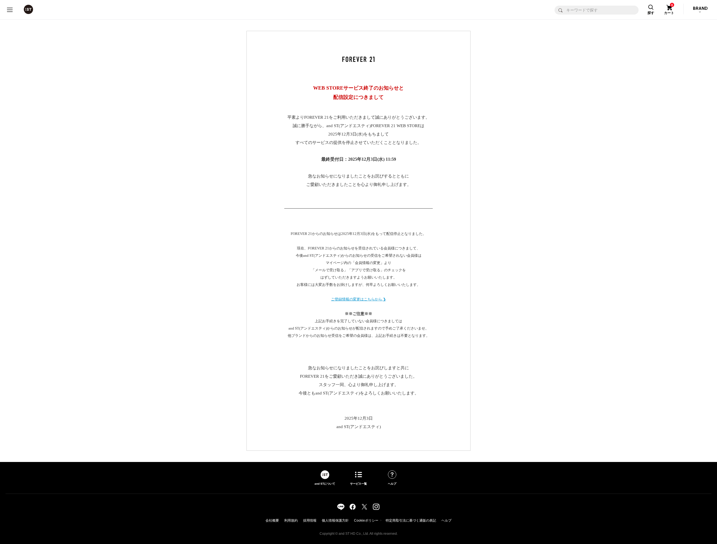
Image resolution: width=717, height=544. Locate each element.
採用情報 (309, 520)
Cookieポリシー (366, 520)
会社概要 (272, 520)
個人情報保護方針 (335, 520)
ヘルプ (446, 520)
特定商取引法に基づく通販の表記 (411, 520)
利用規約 (291, 520)
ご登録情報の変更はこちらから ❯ (358, 299)
